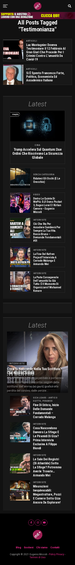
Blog (18, 547)
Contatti (54, 547)
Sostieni (28, 547)
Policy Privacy (56, 554)
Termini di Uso (37, 557)
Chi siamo (42, 547)
